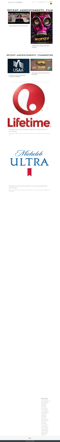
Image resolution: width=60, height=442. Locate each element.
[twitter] (50, 1)
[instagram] (51, 1)
